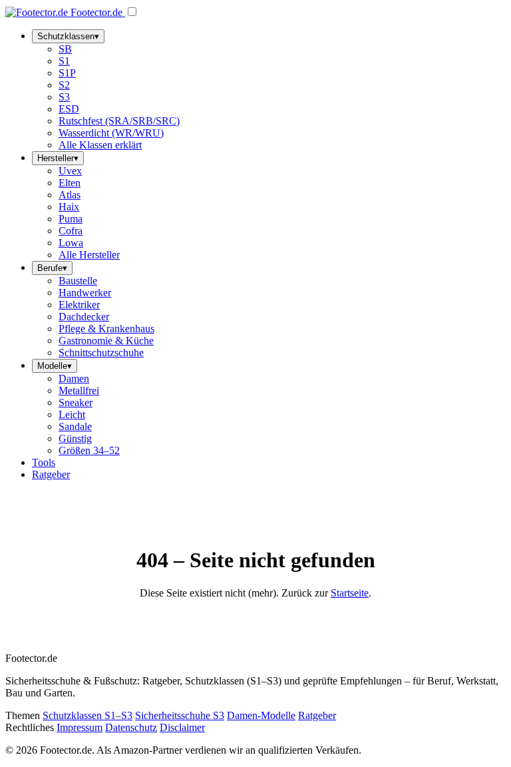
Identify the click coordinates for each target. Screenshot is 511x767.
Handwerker (85, 292)
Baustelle (78, 280)
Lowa (71, 242)
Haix (69, 206)
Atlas (70, 194)
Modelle (54, 366)
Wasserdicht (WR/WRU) (111, 132)
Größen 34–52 (89, 450)
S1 (64, 61)
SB (65, 49)
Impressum (79, 727)
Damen (74, 378)
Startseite (350, 593)
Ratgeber (51, 474)
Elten (70, 182)
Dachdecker (84, 316)
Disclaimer (182, 727)
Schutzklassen (68, 36)
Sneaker (75, 402)
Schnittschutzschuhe (101, 352)
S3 (64, 97)
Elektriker (79, 304)
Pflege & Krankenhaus (106, 328)
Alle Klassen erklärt (100, 144)
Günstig (75, 438)
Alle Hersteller (89, 254)
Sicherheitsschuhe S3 (179, 715)
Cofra (71, 230)
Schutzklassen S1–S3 (87, 715)
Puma (71, 218)
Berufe (52, 268)
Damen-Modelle (261, 715)
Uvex (70, 170)
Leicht (72, 414)
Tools (43, 462)
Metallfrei (79, 390)
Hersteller (58, 158)
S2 (64, 85)
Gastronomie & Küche (106, 340)
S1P (67, 73)
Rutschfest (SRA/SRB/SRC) (119, 121)
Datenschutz (131, 727)
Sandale (75, 426)
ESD (69, 109)
